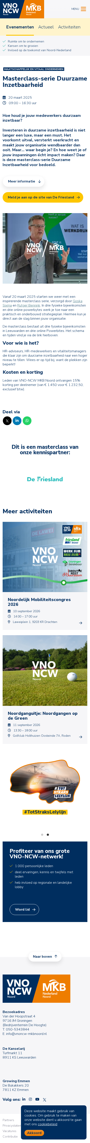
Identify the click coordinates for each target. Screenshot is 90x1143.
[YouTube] (37, 1099)
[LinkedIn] (17, 420)
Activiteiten (69, 27)
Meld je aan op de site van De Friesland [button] (41, 197)
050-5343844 (17, 1029)
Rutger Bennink (28, 305)
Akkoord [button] (34, 1133)
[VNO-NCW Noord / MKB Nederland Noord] (22, 9)
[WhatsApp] (27, 420)
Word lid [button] (22, 909)
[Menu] (83, 8)
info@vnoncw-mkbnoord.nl (26, 1033)
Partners (8, 1120)
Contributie (10, 1136)
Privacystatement (14, 1126)
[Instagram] (30, 1099)
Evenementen (20, 27)
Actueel (46, 27)
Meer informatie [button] (21, 181)
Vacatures (9, 1131)
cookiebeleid (47, 1124)
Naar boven (43, 956)
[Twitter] (7, 420)
